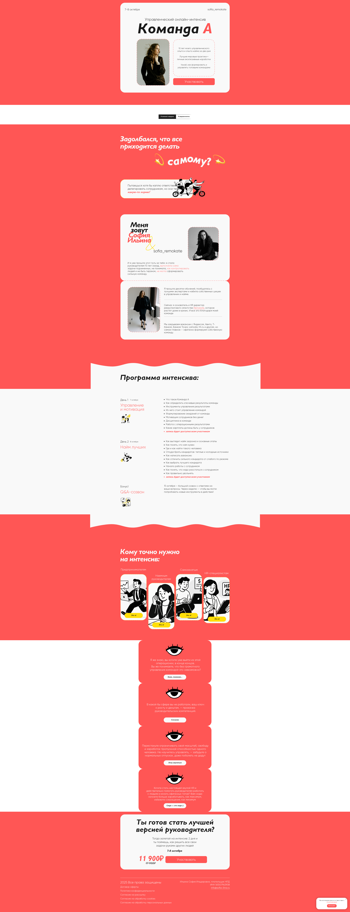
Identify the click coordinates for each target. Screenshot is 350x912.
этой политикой (332, 902)
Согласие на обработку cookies (137, 898)
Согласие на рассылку (132, 894)
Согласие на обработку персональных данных (146, 902)
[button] (217, 619)
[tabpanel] (175, 167)
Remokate (199, 308)
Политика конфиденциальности (137, 890)
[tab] (167, 117)
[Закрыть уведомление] (346, 899)
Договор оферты (129, 887)
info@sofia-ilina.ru (220, 887)
